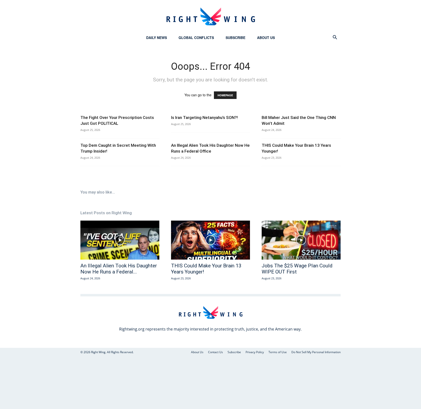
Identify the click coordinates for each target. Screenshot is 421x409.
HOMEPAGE (225, 95)
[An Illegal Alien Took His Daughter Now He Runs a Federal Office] (119, 240)
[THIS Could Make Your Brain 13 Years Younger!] (210, 240)
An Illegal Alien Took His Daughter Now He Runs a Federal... (118, 269)
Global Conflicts (196, 37)
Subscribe (235, 37)
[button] (335, 38)
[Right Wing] (210, 16)
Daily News (156, 37)
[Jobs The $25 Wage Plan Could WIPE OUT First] (301, 240)
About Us (266, 37)
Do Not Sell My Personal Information (316, 352)
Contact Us (215, 352)
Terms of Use (277, 352)
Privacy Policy (255, 352)
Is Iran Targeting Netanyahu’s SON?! (204, 117)
